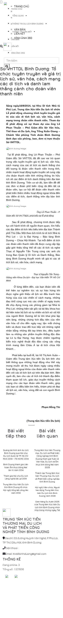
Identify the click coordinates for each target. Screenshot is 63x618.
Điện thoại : (12, 548)
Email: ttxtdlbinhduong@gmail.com (25, 553)
